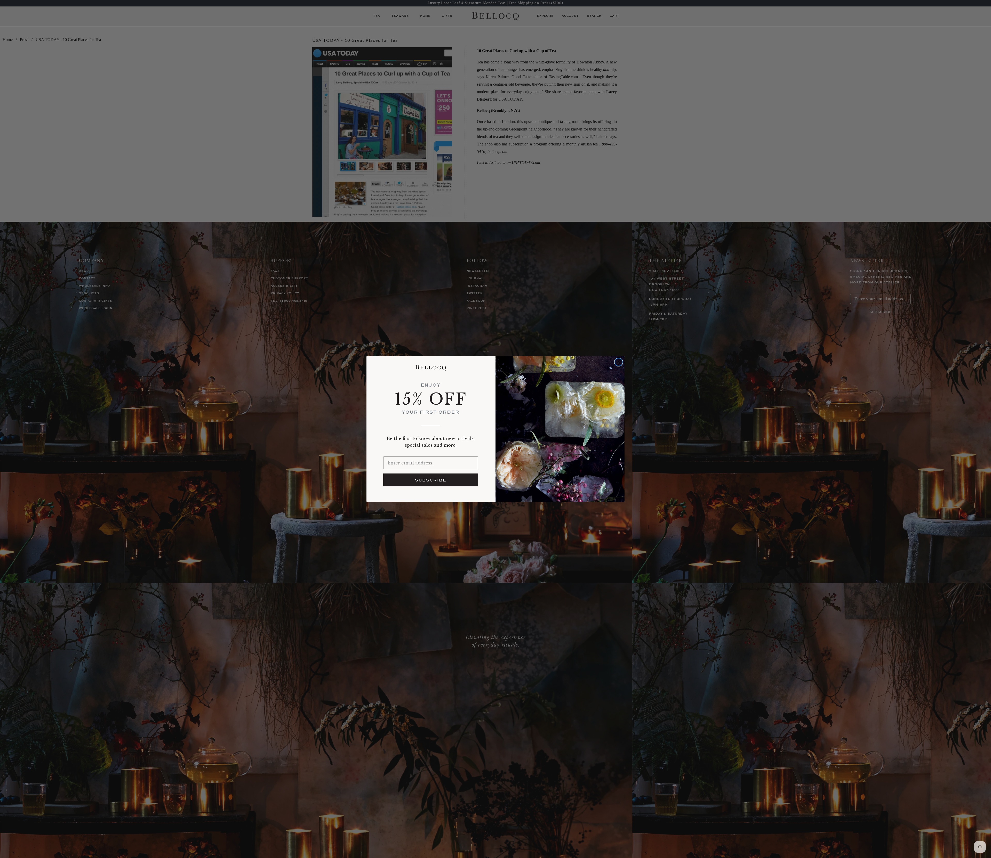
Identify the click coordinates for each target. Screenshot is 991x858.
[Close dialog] (618, 362)
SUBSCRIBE (430, 480)
